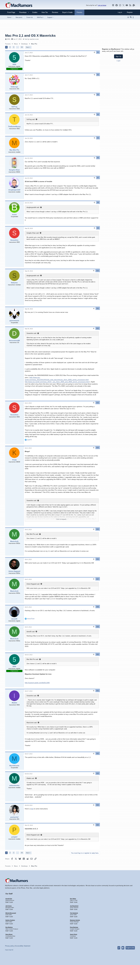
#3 (98, 94)
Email (6, 902)
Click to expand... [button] (61, 519)
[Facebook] (117, 5)
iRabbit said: (30, 778)
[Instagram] (120, 5)
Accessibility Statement (22, 946)
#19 (97, 626)
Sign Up (118, 56)
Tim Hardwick (74, 913)
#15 (97, 529)
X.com (11, 902)
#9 (98, 228)
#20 (97, 654)
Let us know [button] (102, 5)
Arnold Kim (8, 898)
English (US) (130, 948)
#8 (98, 202)
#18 (97, 607)
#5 (98, 138)
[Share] (94, 52)
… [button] (17, 47)
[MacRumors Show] (113, 5)
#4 (98, 114)
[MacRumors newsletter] (134, 5)
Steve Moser (8, 934)
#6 (98, 158)
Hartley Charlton (10, 920)
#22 (97, 753)
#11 (98, 308)
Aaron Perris (73, 934)
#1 (98, 52)
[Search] (130, 17)
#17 (97, 579)
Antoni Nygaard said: (33, 584)
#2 (98, 74)
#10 (97, 270)
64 (22, 47)
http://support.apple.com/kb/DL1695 (37, 683)
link (32, 809)
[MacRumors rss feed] (130, 5)
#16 (97, 559)
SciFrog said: (31, 119)
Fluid (6, 950)
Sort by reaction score (32, 39)
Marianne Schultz (75, 920)
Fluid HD (11, 950)
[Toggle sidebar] (133, 17)
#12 (97, 328)
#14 (97, 447)
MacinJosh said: (32, 722)
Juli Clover (8, 906)
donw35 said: (31, 631)
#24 (97, 805)
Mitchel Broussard (10, 913)
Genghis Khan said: (33, 233)
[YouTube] (127, 5)
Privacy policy (9, 946)
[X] (123, 5)
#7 (98, 178)
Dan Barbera (9, 927)
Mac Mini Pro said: (32, 534)
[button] (22, 12)
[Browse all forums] (128, 17)
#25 (97, 825)
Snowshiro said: (32, 333)
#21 (97, 690)
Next (27, 47)
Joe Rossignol (74, 906)
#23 (97, 773)
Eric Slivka (73, 898)
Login (118, 61)
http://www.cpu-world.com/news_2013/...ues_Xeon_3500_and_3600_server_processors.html (57, 382)
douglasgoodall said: (33, 207)
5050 (8, 39)
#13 (97, 403)
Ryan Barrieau (74, 927)
